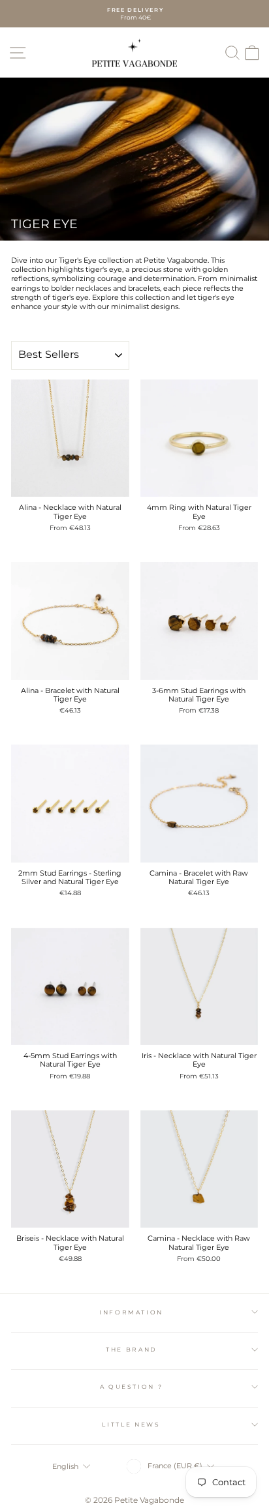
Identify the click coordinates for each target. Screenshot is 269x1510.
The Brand (131, 1349)
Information (131, 1312)
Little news (131, 1424)
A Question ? (131, 1386)
